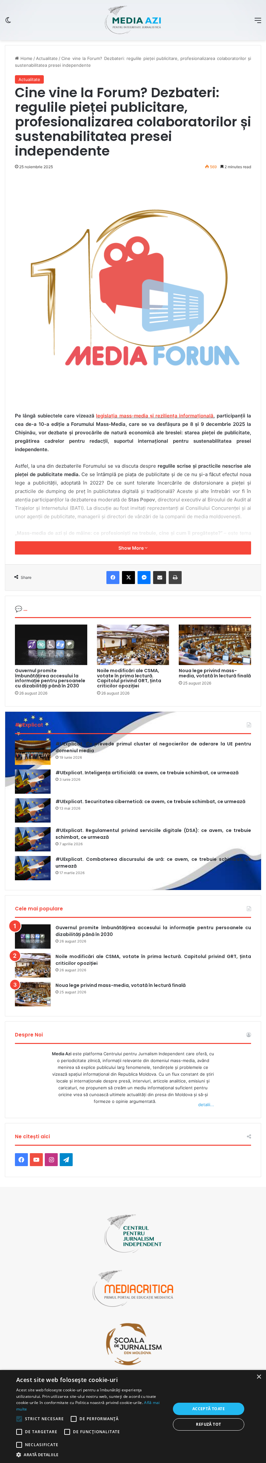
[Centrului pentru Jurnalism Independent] (133, 20)
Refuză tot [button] (208, 1424)
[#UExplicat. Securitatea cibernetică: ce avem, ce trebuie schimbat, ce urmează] (33, 810)
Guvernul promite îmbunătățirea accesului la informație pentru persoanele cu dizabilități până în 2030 (50, 678)
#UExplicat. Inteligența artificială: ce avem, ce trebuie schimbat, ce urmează (146, 772)
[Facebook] (112, 577)
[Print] (175, 577)
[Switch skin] (8, 22)
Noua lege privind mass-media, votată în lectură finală (215, 673)
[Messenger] (144, 577)
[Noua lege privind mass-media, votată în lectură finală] (215, 645)
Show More (131, 548)
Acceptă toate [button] (208, 1408)
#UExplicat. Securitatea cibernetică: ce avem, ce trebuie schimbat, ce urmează (150, 801)
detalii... (206, 1104)
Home (25, 58)
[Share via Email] (159, 577)
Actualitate (47, 58)
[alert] (133, 1416)
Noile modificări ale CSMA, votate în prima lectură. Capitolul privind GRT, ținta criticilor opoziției (129, 678)
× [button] (258, 1377)
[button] (91, 1454)
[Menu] (258, 22)
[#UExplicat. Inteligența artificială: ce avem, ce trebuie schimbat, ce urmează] (33, 781)
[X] (128, 577)
